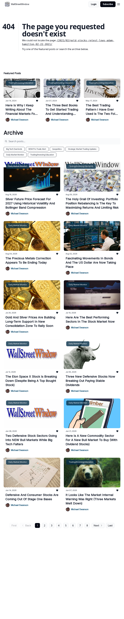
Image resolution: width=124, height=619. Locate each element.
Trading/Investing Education (42, 154)
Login (93, 4)
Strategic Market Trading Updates (82, 149)
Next (96, 525)
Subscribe (108, 4)
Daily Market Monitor (15, 154)
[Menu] (118, 4)
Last (110, 525)
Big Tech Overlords (14, 149)
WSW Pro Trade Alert (37, 149)
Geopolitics (57, 149)
